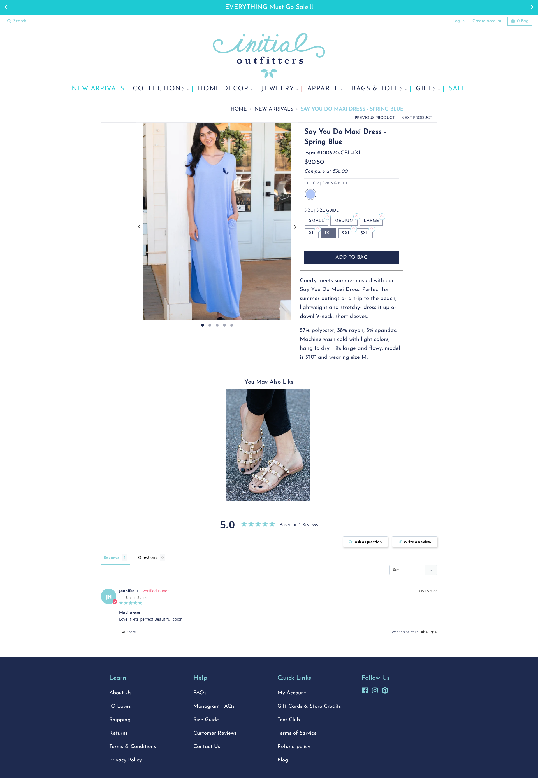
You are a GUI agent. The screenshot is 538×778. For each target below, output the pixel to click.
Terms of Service (297, 733)
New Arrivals (273, 109)
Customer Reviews (215, 733)
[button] (424, 631)
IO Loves (120, 706)
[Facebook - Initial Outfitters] (364, 689)
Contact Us (206, 746)
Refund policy (293, 746)
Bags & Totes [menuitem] (377, 89)
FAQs (200, 693)
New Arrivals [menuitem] (98, 89)
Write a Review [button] (417, 541)
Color (326, 183)
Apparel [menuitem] (323, 89)
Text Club (288, 720)
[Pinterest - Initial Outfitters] (385, 689)
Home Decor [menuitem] (223, 89)
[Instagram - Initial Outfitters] (375, 689)
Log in (459, 21)
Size (321, 210)
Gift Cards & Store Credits (309, 706)
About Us (120, 693)
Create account (486, 21)
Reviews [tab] (111, 557)
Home (239, 109)
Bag (522, 21)
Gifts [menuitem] (426, 89)
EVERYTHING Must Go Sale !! (269, 7)
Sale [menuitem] (457, 89)
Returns (118, 733)
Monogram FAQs (214, 706)
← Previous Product (372, 118)
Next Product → (419, 118)
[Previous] (139, 227)
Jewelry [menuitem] (277, 89)
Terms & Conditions (132, 746)
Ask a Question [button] (368, 541)
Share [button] (131, 631)
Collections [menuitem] (159, 89)
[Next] (294, 227)
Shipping (120, 720)
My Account (291, 693)
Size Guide (327, 210)
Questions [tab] (147, 557)
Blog (282, 760)
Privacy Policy (125, 760)
